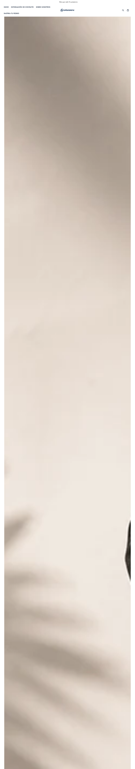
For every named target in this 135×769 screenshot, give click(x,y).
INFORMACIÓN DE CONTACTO (22, 7)
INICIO (6, 7)
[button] (128, 10)
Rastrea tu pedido (11, 13)
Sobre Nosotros (43, 7)
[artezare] (67, 10)
